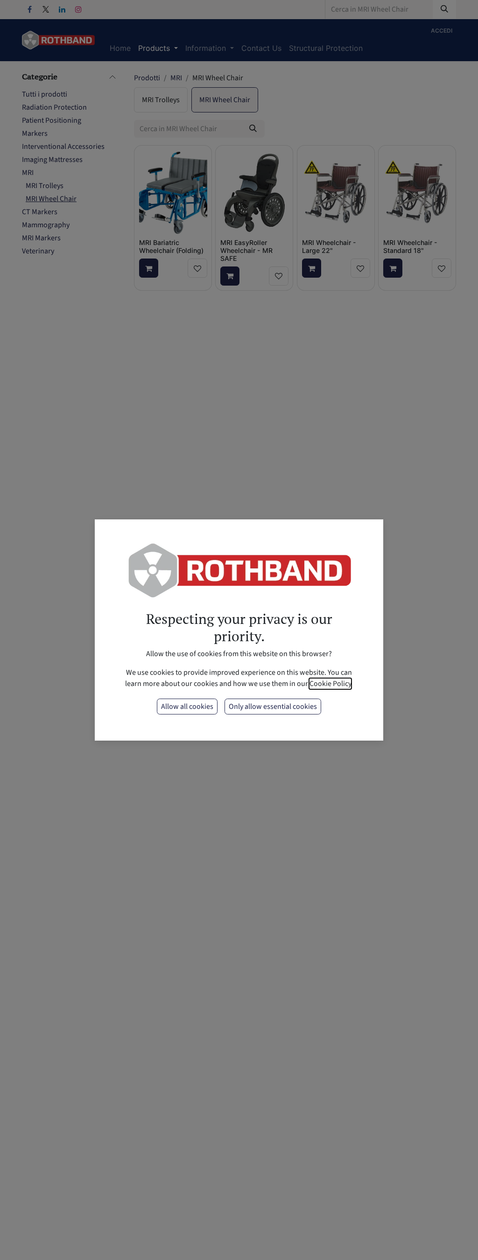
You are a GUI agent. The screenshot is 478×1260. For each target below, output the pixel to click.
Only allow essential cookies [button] (273, 706)
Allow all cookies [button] (187, 706)
